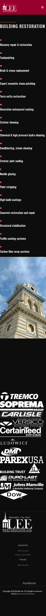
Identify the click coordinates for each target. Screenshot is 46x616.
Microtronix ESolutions (26, 594)
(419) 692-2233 (23, 565)
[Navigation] (42, 7)
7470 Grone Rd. (23, 551)
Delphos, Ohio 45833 (23, 555)
